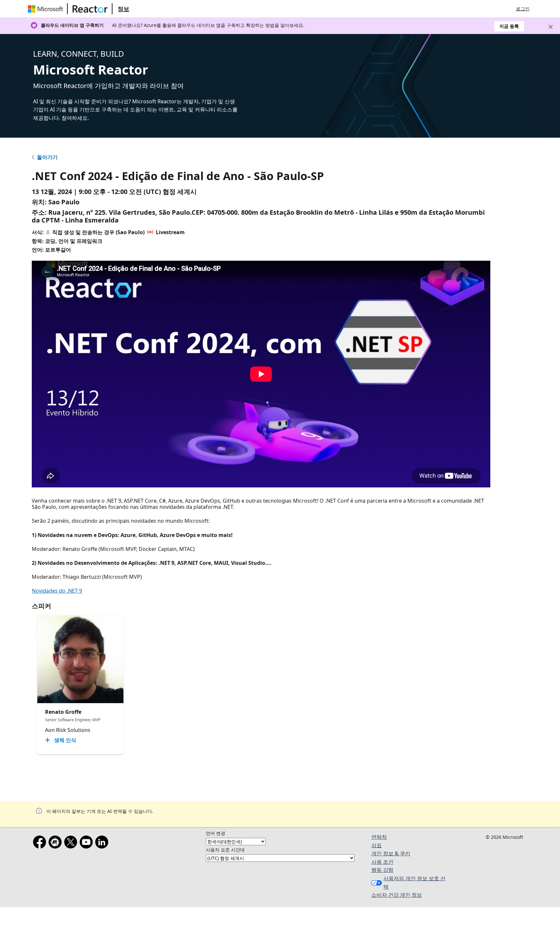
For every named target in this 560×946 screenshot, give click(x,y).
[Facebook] (41, 843)
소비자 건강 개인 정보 (396, 894)
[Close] (550, 27)
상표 (376, 845)
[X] (72, 843)
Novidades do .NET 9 (57, 590)
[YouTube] (87, 843)
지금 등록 (509, 26)
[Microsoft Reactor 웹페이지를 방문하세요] (90, 8)
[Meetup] (56, 843)
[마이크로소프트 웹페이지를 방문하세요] (46, 8)
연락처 (379, 836)
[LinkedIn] (103, 843)
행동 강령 (382, 869)
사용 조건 (382, 861)
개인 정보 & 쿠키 (390, 853)
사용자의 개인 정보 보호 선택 (414, 882)
